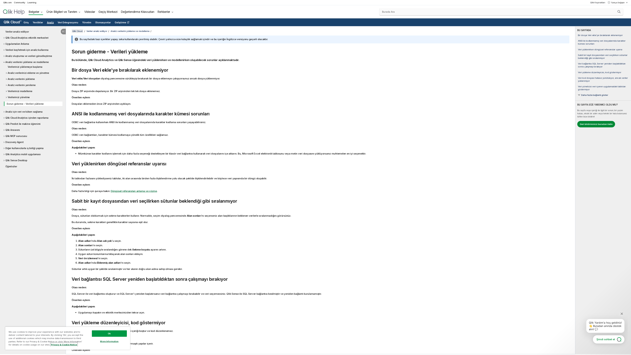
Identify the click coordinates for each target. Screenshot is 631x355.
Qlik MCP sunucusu (16, 136)
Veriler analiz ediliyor (17, 31)
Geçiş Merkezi (107, 11)
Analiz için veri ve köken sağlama (24, 111)
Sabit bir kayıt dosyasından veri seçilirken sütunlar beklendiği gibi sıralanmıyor (602, 56)
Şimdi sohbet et (605, 339)
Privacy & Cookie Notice (64, 344)
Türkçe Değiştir (618, 2)
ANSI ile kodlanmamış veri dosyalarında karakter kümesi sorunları (601, 42)
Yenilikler (38, 22)
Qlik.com (7, 2)
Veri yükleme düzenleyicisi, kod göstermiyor (599, 72)
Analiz (50, 22)
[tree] (32, 98)
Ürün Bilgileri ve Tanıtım (61, 11)
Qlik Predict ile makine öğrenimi (22, 123)
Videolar (89, 11)
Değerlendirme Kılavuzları (137, 11)
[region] (67, 338)
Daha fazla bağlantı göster (594, 95)
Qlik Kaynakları (597, 2)
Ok (109, 333)
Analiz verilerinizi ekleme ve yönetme (28, 72)
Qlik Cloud (12, 22)
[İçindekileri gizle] (63, 31)
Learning (31, 2)
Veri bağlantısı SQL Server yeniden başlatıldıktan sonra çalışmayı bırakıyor (602, 65)
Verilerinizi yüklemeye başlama (25, 66)
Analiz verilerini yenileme (22, 85)
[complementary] (603, 190)
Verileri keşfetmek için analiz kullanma (26, 49)
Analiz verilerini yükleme (21, 79)
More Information (109, 341)
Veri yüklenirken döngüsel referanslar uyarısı (600, 49)
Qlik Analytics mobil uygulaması (23, 154)
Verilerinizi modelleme (20, 91)
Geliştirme (120, 22)
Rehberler (163, 11)
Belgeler (34, 11)
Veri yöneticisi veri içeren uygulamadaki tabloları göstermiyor (602, 88)
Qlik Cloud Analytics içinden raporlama (26, 117)
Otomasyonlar (103, 22)
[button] (619, 11)
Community (19, 2)
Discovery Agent (14, 142)
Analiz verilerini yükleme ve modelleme (27, 62)
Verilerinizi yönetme (19, 97)
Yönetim (86, 22)
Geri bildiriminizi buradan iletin (596, 124)
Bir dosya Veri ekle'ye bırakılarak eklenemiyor (600, 35)
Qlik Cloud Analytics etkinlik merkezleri (26, 37)
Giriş (26, 22)
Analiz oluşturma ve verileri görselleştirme (28, 56)
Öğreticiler (11, 166)
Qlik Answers (12, 130)
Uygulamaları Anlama (17, 43)
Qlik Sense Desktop (16, 160)
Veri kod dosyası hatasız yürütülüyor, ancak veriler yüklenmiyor (603, 79)
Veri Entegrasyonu (68, 22)
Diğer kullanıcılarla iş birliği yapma (24, 148)
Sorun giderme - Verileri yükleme (25, 103)
